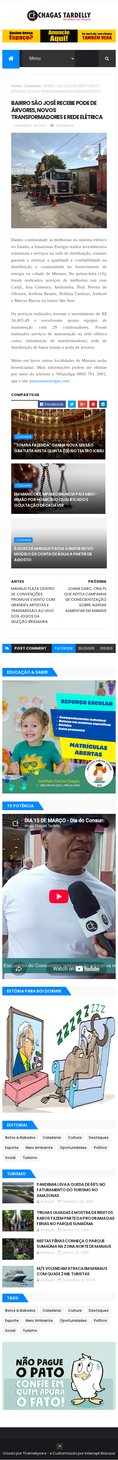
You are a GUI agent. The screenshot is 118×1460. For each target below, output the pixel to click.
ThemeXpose (34, 1453)
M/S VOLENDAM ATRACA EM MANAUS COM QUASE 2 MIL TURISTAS (72, 1271)
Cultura (75, 1137)
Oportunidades (73, 1147)
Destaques (99, 1137)
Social (10, 1157)
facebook (64, 648)
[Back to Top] (59, 1446)
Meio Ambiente (39, 1147)
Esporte (12, 1147)
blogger (86, 648)
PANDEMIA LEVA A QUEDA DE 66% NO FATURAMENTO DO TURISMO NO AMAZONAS (71, 1190)
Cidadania (32, 85)
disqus (106, 648)
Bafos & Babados (20, 1137)
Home (16, 85)
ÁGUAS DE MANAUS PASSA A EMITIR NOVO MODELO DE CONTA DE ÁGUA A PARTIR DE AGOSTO (53, 554)
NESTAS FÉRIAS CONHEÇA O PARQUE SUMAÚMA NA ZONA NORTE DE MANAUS (74, 1244)
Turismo (30, 1157)
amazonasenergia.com (49, 381)
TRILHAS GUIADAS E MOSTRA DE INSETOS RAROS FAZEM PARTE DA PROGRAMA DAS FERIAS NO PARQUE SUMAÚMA (76, 1218)
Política (100, 1147)
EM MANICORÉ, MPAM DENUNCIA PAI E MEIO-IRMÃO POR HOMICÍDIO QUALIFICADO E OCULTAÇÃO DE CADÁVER (55, 499)
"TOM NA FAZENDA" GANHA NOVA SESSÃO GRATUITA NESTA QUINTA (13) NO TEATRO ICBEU (59, 448)
